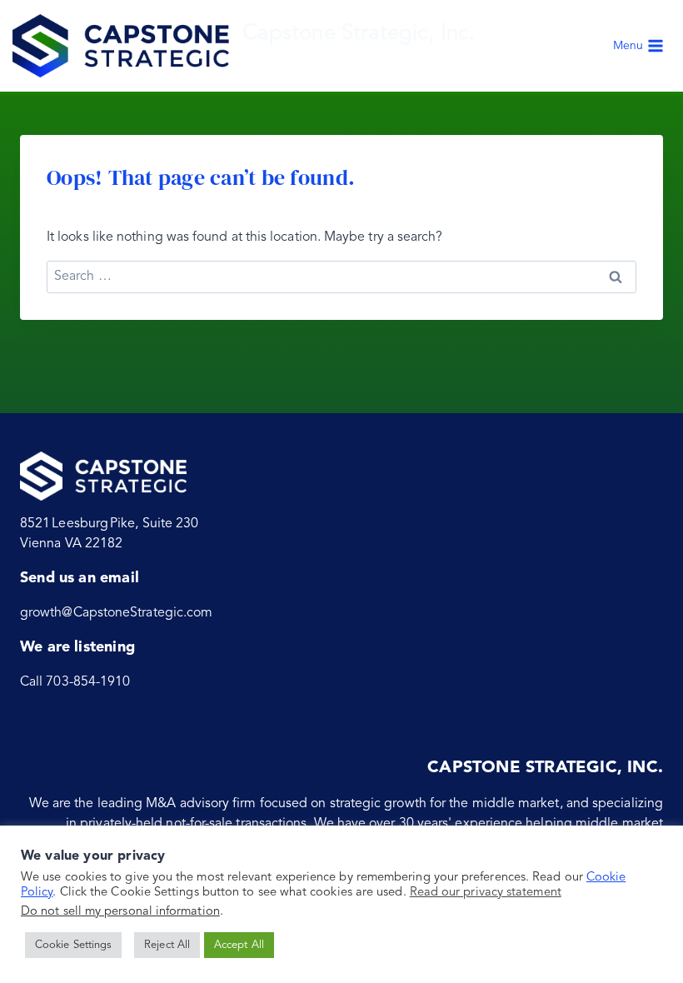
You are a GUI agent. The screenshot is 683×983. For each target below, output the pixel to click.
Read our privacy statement (485, 892)
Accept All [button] (239, 945)
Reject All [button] (167, 945)
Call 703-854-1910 (75, 682)
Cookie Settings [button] (73, 945)
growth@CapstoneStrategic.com (116, 613)
